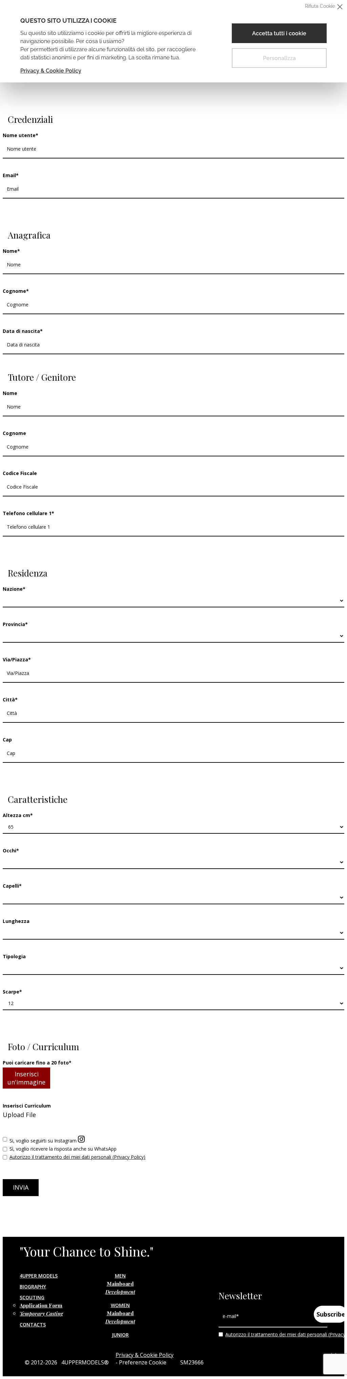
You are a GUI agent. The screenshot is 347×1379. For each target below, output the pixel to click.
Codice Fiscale (20, 473)
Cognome (14, 433)
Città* (10, 699)
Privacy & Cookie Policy (50, 71)
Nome (10, 393)
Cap (7, 739)
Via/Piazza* (17, 659)
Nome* (11, 251)
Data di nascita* (23, 331)
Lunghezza (16, 921)
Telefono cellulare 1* (28, 513)
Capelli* (12, 886)
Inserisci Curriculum (27, 1105)
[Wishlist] (11, 218)
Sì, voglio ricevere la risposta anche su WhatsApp (63, 1149)
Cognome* (16, 291)
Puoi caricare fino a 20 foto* (37, 1062)
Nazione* (14, 589)
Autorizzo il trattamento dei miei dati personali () (77, 1157)
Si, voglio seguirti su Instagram (43, 1140)
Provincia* (15, 624)
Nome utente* (20, 135)
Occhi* (11, 850)
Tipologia (14, 956)
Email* (11, 175)
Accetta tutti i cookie (279, 33)
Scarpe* (12, 991)
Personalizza (279, 58)
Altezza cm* (18, 815)
